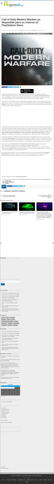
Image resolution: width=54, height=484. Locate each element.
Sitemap (49, 479)
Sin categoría (16, 323)
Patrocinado (4, 323)
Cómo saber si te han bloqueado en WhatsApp (10, 294)
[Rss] (24, 478)
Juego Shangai (4, 417)
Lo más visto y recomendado (7, 321)
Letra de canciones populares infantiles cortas (10, 293)
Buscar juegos (3, 408)
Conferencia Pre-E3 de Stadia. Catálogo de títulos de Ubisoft (44, 196)
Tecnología (15, 325)
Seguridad (10, 323)
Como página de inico (22, 479)
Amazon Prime (3, 467)
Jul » (5, 396)
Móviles (16, 321)
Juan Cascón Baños (7, 30)
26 (7, 394)
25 (5, 394)
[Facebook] (25, 478)
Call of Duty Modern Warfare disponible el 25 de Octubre (9, 195)
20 (10, 392)
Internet (8, 319)
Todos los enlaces (4, 420)
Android (3, 317)
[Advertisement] (27, 117)
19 (7, 392)
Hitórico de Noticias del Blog (6, 422)
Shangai (14, 479)
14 (13, 391)
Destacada (38, 30)
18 (5, 392)
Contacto (26, 481)
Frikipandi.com (19, 475)
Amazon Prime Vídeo (4, 468)
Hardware (3, 319)
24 (2, 394)
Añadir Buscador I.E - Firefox (32, 479)
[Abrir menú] (1, 3)
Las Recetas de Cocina (5, 409)
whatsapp (20, 87)
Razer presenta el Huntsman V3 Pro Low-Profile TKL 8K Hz (9, 213)
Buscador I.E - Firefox (5, 410)
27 (10, 394)
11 (5, 391)
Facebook (45, 479)
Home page (3, 479)
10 (2, 391)
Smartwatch (4, 325)
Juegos (42, 30)
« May (2, 396)
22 (15, 392)
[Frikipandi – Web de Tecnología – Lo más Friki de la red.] (15, 3)
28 (13, 394)
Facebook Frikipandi (5, 413)
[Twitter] (27, 478)
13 (10, 391)
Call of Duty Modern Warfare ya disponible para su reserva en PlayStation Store (34, 179)
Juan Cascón (25, 475)
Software (9, 325)
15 (15, 391)
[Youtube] (29, 478)
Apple (7, 317)
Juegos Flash (3, 414)
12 (7, 391)
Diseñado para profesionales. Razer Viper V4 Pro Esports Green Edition (26, 213)
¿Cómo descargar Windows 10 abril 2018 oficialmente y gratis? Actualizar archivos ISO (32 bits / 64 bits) (10, 310)
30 (18, 394)
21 (13, 392)
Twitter (40, 479)
